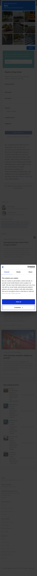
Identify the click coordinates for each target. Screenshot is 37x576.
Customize (17, 307)
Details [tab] (18, 272)
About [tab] (30, 272)
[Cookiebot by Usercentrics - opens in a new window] (27, 267)
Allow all (18, 301)
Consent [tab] (6, 272)
